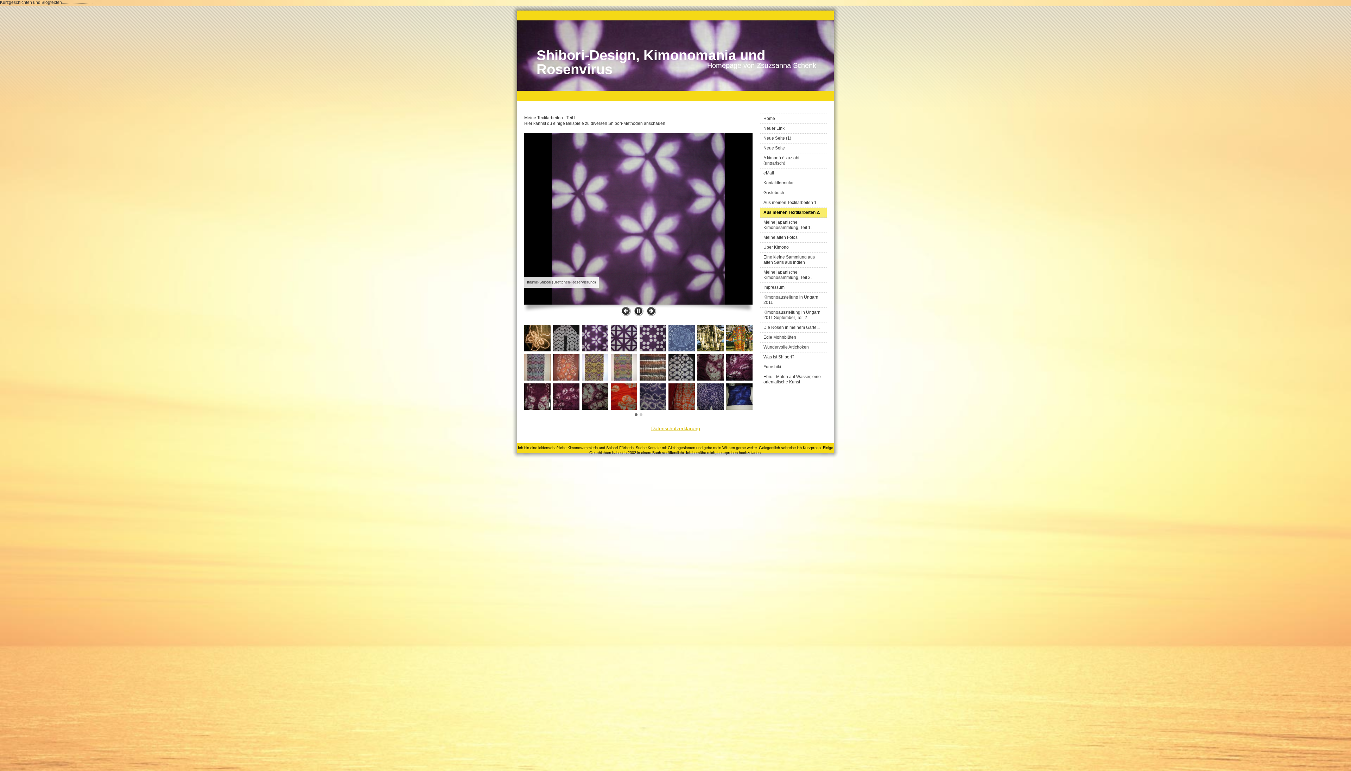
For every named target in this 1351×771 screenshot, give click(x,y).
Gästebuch (773, 192)
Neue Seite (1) (777, 138)
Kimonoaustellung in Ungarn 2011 (790, 300)
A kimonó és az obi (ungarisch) (781, 160)
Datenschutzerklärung (675, 428)
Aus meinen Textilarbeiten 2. (791, 212)
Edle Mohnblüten (779, 337)
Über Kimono (776, 247)
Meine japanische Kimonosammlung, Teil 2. (787, 275)
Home (769, 118)
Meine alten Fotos (780, 237)
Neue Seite (774, 148)
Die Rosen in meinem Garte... (791, 327)
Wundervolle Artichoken (786, 347)
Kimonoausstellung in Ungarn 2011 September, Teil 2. (791, 315)
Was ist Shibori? (778, 357)
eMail (768, 173)
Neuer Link (774, 128)
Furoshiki (772, 366)
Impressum (774, 287)
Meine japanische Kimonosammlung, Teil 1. (787, 225)
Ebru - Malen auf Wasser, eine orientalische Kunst (792, 379)
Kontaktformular (778, 182)
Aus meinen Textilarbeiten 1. (790, 202)
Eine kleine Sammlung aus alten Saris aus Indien (789, 260)
